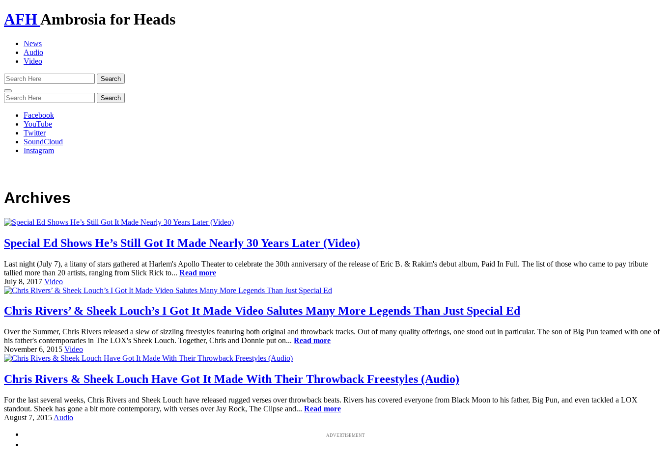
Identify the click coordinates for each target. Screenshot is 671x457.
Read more (197, 273)
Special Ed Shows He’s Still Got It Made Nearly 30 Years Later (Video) (182, 243)
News (33, 43)
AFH (22, 19)
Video (33, 61)
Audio (33, 52)
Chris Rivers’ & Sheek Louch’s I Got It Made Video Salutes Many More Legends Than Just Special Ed (262, 310)
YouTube (38, 124)
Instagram (39, 150)
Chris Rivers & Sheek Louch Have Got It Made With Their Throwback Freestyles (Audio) (231, 379)
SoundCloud (43, 141)
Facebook (39, 115)
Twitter (35, 133)
